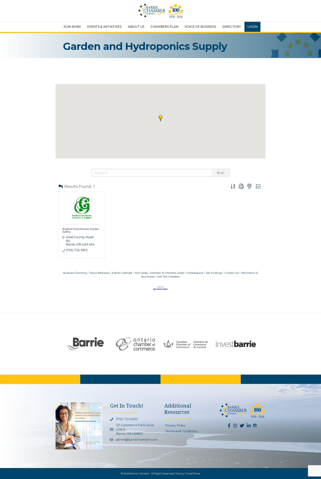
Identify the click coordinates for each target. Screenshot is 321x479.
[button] (160, 118)
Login (252, 26)
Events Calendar (122, 272)
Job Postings (214, 272)
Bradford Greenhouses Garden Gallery (80, 230)
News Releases (99, 272)
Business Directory (75, 272)
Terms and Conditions (181, 431)
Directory (231, 26)
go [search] (222, 172)
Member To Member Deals (167, 272)
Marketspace (195, 272)
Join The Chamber (168, 276)
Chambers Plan (164, 26)
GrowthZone (192, 473)
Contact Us (231, 272)
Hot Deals (141, 272)
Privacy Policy (175, 425)
